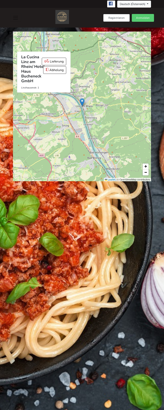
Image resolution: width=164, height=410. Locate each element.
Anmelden (143, 18)
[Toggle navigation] (15, 18)
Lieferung (56, 61)
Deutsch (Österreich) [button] (133, 4)
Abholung (56, 70)
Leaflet (111, 179)
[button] (82, 102)
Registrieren (116, 18)
